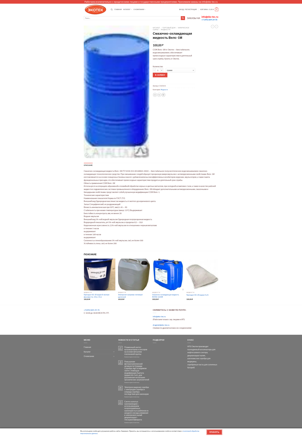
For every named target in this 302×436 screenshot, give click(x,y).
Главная (118, 9)
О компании (139, 9)
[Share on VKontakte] (159, 95)
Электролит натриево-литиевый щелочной (130, 296)
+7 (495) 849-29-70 (209, 20)
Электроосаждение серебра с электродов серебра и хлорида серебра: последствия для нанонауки (136, 390)
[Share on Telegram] (163, 95)
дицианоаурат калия (196, 355)
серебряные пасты (195, 364)
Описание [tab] (88, 165)
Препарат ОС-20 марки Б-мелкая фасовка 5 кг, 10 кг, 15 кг (96, 296)
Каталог (126, 9)
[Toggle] (114, 351)
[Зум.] (87, 155)
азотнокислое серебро (197, 358)
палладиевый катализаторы (199, 349)
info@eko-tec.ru (210, 1)
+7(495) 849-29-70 (91, 310)
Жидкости (165, 30)
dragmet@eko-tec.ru (161, 325)
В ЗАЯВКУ (160, 75)
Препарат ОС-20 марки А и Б (197, 295)
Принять (214, 432)
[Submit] (183, 18)
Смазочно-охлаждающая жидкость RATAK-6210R (165, 296)
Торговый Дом (169, 28)
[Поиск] (112, 9)
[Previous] (84, 281)
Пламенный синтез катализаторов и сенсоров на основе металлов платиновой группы (135, 350)
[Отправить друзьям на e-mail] (155, 95)
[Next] (218, 281)
